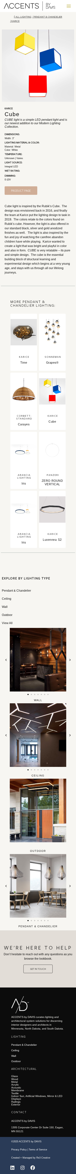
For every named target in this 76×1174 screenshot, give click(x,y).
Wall (38, 700)
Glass (14, 1076)
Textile (15, 1093)
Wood (14, 1079)
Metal (14, 1081)
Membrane (17, 1090)
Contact (19, 1112)
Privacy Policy (19, 1149)
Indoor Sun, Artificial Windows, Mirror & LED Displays (36, 1097)
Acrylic (15, 1084)
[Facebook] (32, 1167)
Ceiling (38, 775)
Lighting (18, 1036)
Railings (15, 1101)
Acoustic (16, 1087)
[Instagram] (22, 1167)
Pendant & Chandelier (48, 16)
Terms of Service (38, 1149)
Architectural (24, 1069)
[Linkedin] (12, 1167)
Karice (15, 21)
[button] (68, 6)
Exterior (15, 1104)
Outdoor (38, 850)
